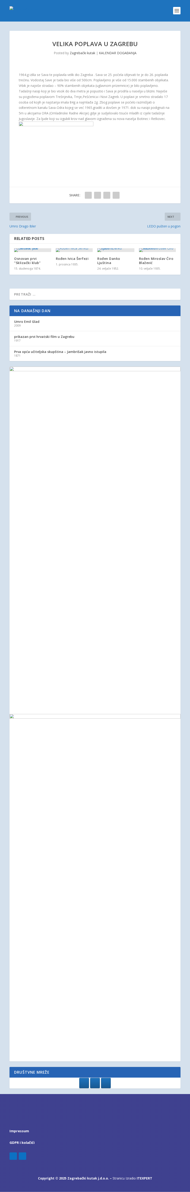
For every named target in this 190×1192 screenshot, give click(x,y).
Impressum (19, 1131)
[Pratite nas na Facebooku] (84, 1083)
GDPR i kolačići (22, 1142)
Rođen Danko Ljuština (108, 260)
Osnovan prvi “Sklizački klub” (27, 260)
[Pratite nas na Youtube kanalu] (106, 1083)
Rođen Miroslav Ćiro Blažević (156, 260)
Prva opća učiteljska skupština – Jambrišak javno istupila (60, 351)
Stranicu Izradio (132, 1178)
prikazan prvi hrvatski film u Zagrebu (44, 336)
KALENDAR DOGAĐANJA (117, 53)
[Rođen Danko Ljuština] (115, 250)
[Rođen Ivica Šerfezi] (74, 250)
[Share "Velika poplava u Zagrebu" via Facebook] (88, 195)
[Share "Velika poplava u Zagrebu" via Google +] (106, 195)
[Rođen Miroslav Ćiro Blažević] (157, 250)
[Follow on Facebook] (13, 1156)
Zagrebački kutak (82, 53)
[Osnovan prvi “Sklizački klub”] (32, 250)
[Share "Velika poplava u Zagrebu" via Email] (116, 195)
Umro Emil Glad (26, 321)
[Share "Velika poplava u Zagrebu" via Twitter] (97, 195)
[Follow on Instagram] (22, 1156)
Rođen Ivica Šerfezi (72, 258)
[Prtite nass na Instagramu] (95, 1083)
